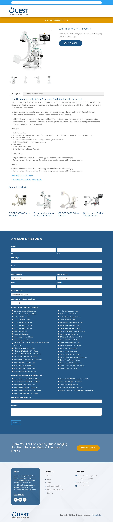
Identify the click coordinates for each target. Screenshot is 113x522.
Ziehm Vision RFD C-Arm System (70, 363)
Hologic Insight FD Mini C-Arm (23, 337)
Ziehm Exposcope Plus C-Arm (70, 343)
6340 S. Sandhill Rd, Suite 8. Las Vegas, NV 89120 (88, 477)
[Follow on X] (24, 500)
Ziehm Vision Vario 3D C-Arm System (72, 366)
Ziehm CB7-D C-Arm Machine (69, 340)
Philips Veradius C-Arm (67, 320)
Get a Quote (71, 43)
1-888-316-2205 (83, 485)
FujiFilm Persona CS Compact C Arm (25, 314)
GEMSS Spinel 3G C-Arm (21, 334)
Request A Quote (88, 448)
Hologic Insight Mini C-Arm (22, 340)
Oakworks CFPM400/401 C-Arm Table (26, 357)
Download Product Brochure (22, 175)
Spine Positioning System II (69, 334)
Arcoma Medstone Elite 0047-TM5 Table (27, 382)
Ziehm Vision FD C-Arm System (70, 354)
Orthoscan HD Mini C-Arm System (25, 368)
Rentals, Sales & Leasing (55, 489)
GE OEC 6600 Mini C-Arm (22, 317)
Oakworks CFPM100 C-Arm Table (24, 348)
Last (58, 253)
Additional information (34, 94)
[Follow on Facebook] (16, 500)
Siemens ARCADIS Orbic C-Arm (70, 325)
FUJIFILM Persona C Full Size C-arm (25, 311)
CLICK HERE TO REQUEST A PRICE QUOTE (27, 180)
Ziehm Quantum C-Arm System (70, 346)
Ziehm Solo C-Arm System (68, 348)
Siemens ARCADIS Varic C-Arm (70, 328)
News (49, 482)
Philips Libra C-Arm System (69, 314)
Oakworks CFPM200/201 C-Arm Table (26, 351)
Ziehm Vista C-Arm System (69, 369)
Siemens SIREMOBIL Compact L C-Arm (72, 331)
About (49, 475)
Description (16, 94)
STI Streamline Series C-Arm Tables (71, 337)
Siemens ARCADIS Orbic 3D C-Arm (71, 323)
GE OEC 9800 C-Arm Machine (23, 325)
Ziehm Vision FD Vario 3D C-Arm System (73, 357)
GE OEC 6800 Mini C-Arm (22, 320)
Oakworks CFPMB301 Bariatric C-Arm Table (28, 360)
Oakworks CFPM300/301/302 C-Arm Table (27, 354)
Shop (49, 479)
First (12, 253)
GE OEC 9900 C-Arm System (23, 328)
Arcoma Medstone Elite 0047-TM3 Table (27, 379)
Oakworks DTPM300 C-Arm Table (24, 363)
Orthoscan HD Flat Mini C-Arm (23, 365)
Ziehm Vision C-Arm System (69, 351)
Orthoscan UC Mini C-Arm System (25, 371)
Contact (50, 493)
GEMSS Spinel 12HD (20, 331)
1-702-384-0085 (83, 482)
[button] (50, 30)
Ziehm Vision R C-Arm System (70, 360)
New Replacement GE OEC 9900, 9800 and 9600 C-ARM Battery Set (31, 344)
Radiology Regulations (55, 486)
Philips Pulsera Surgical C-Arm (70, 317)
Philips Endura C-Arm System (69, 311)
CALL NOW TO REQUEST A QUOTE (56, 20)
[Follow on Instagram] (20, 500)
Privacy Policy (97, 515)
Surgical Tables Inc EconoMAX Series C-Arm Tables (76, 390)
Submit (16, 422)
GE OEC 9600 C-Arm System (23, 323)
